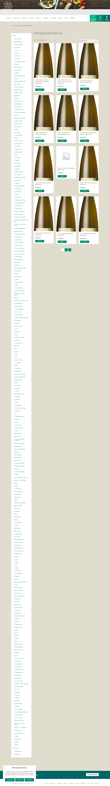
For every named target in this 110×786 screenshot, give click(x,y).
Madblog (71, 783)
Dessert (97, 783)
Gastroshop (53, 783)
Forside (12, 25)
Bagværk (83, 783)
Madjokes (59, 783)
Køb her (40, 89)
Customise (10, 779)
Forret (87, 783)
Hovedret (77, 783)
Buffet (92, 783)
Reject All (19, 779)
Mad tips (65, 783)
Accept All (29, 779)
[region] (19, 774)
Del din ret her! (92, 774)
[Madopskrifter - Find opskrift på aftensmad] (7, 7)
